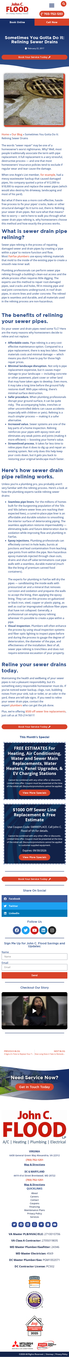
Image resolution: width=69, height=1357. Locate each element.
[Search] (63, 4)
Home (5, 134)
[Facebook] (17, 930)
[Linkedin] (43, 930)
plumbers (16, 705)
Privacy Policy (61, 1354)
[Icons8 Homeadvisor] (41, 1224)
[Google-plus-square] (48, 1224)
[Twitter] (26, 930)
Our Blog (17, 134)
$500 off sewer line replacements (46, 711)
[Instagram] (52, 930)
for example (47, 175)
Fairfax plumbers (19, 256)
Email (5, 962)
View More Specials (34, 792)
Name (5, 952)
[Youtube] (34, 930)
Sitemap (49, 1354)
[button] (52, 5)
